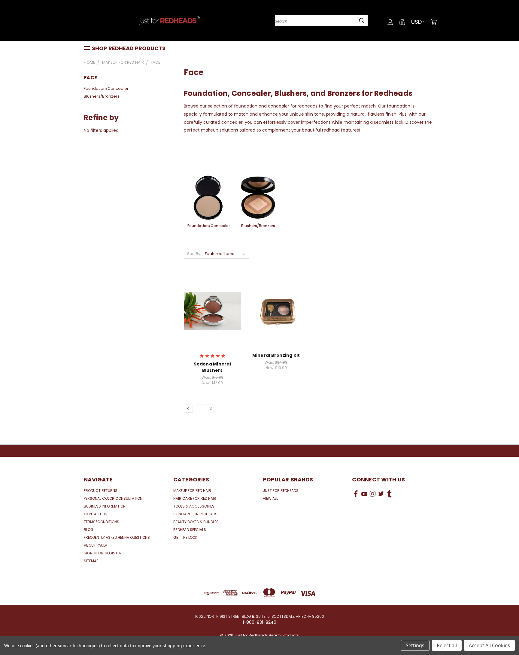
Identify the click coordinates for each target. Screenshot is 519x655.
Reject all (447, 645)
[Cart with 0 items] (434, 22)
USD (416, 22)
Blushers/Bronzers (102, 96)
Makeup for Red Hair (192, 490)
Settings (415, 645)
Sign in (91, 553)
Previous (503, 636)
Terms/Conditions (101, 521)
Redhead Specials (189, 529)
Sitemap (91, 560)
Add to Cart (276, 315)
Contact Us (95, 514)
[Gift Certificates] (402, 22)
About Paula (95, 545)
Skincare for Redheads (195, 514)
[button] (394, 516)
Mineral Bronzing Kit (276, 355)
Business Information (105, 506)
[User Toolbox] (390, 22)
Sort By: (194, 253)
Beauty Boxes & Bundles (196, 521)
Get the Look (185, 537)
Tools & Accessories (193, 506)
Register (113, 553)
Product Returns (100, 490)
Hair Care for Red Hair (194, 498)
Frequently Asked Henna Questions (117, 537)
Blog (88, 529)
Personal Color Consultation (113, 498)
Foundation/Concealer (106, 88)
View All (270, 498)
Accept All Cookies (489, 645)
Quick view (212, 304)
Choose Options (212, 315)
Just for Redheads (281, 490)
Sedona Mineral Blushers (212, 367)
